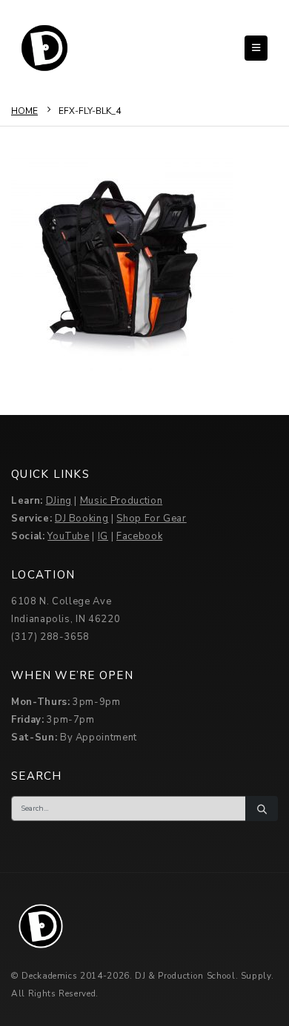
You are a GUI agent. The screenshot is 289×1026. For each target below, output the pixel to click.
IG (103, 536)
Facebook (139, 536)
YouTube (68, 536)
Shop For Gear (151, 518)
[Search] (261, 808)
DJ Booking (82, 518)
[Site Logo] (44, 48)
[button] (256, 48)
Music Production (121, 500)
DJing (59, 500)
